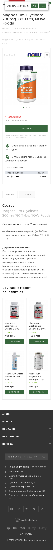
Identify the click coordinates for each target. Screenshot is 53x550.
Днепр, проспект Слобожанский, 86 (27, 491)
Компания (8, 429)
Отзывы (27, 194)
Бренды (7, 421)
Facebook (11, 509)
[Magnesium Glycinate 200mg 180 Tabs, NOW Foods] (26, 83)
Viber (34, 509)
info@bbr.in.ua (16, 471)
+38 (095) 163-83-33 (19, 467)
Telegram (26, 509)
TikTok (41, 509)
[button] (23, 108)
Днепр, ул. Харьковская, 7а (22, 482)
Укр (34, 5)
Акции (6, 414)
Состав (10, 194)
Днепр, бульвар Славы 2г (21, 487)
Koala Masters (29, 520)
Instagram (19, 509)
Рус (42, 5)
